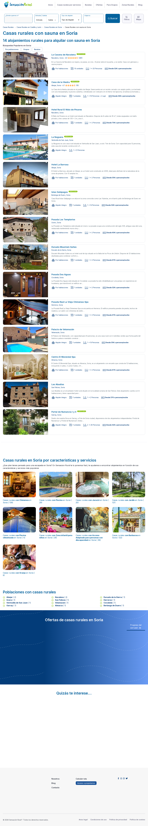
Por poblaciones (11, 49)
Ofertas (99, 5)
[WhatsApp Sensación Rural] (124, 778)
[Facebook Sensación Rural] (118, 778)
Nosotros (55, 779)
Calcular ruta (81, 779)
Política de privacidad (118, 820)
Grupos (26, 49)
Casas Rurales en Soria (53, 27)
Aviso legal (83, 820)
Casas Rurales (8, 27)
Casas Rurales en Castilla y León (29, 27)
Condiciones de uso (98, 820)
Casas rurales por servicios (69, 5)
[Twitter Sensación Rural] (127, 778)
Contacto (55, 787)
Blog (140, 5)
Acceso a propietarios (86, 783)
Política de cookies (137, 820)
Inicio (50, 5)
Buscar (114, 18)
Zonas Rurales (128, 5)
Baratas (88, 5)
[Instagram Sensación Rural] (121, 778)
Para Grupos (112, 5)
